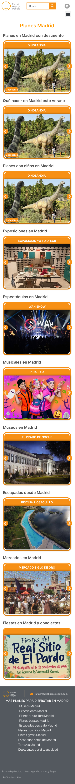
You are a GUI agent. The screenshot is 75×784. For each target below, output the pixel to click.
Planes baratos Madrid (34, 720)
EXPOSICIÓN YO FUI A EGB (37, 241)
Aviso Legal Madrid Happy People (40, 771)
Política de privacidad (12, 771)
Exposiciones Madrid (33, 711)
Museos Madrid (29, 706)
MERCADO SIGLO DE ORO (37, 567)
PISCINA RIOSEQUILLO (37, 502)
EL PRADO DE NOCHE (37, 437)
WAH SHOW (37, 306)
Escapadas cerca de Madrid (38, 725)
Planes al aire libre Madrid (36, 716)
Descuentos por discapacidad (38, 749)
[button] (68, 14)
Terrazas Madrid (29, 745)
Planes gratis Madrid (32, 735)
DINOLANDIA (37, 45)
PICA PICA (37, 372)
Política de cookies (12, 777)
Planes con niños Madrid (34, 730)
